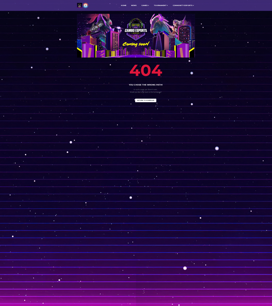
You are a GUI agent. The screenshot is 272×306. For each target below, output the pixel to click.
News (134, 5)
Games (144, 5)
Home (123, 5)
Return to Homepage (145, 100)
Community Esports (183, 5)
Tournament (160, 5)
